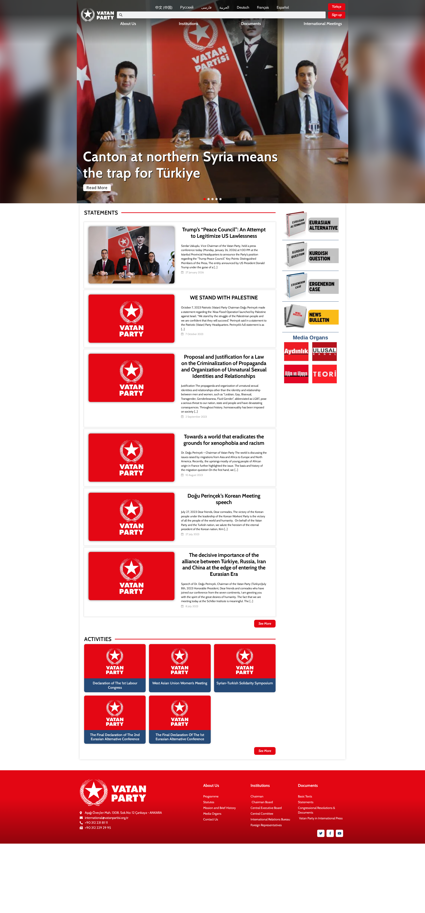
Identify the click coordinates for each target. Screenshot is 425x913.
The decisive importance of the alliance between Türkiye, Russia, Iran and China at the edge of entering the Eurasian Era (224, 564)
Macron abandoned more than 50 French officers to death (175, 164)
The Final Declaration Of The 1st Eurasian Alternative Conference (180, 737)
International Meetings (323, 23)
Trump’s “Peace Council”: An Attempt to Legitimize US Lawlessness (224, 232)
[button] (212, 101)
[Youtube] (339, 833)
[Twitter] (321, 833)
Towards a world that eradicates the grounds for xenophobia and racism (224, 439)
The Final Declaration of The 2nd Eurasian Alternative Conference (115, 737)
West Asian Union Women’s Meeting (179, 683)
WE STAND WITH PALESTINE (224, 297)
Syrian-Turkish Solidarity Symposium (244, 683)
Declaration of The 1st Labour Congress (115, 685)
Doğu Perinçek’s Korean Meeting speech (223, 499)
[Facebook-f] (330, 833)
